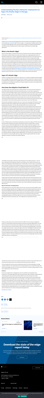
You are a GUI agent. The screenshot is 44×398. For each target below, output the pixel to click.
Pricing (2, 387)
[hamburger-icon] (41, 2)
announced (8, 41)
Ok (18, 396)
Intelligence (6, 311)
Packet (6, 83)
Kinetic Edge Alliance (20, 77)
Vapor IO (9, 43)
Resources (6, 6)
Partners (20, 387)
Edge (2, 311)
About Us (3, 383)
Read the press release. (6, 289)
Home (2, 6)
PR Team (5, 304)
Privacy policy (23, 396)
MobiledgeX (12, 83)
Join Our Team (13, 383)
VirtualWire (38, 163)
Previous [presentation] (4, 331)
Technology (14, 387)
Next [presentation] (40, 331)
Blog (9, 6)
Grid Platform (8, 387)
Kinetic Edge (13, 43)
